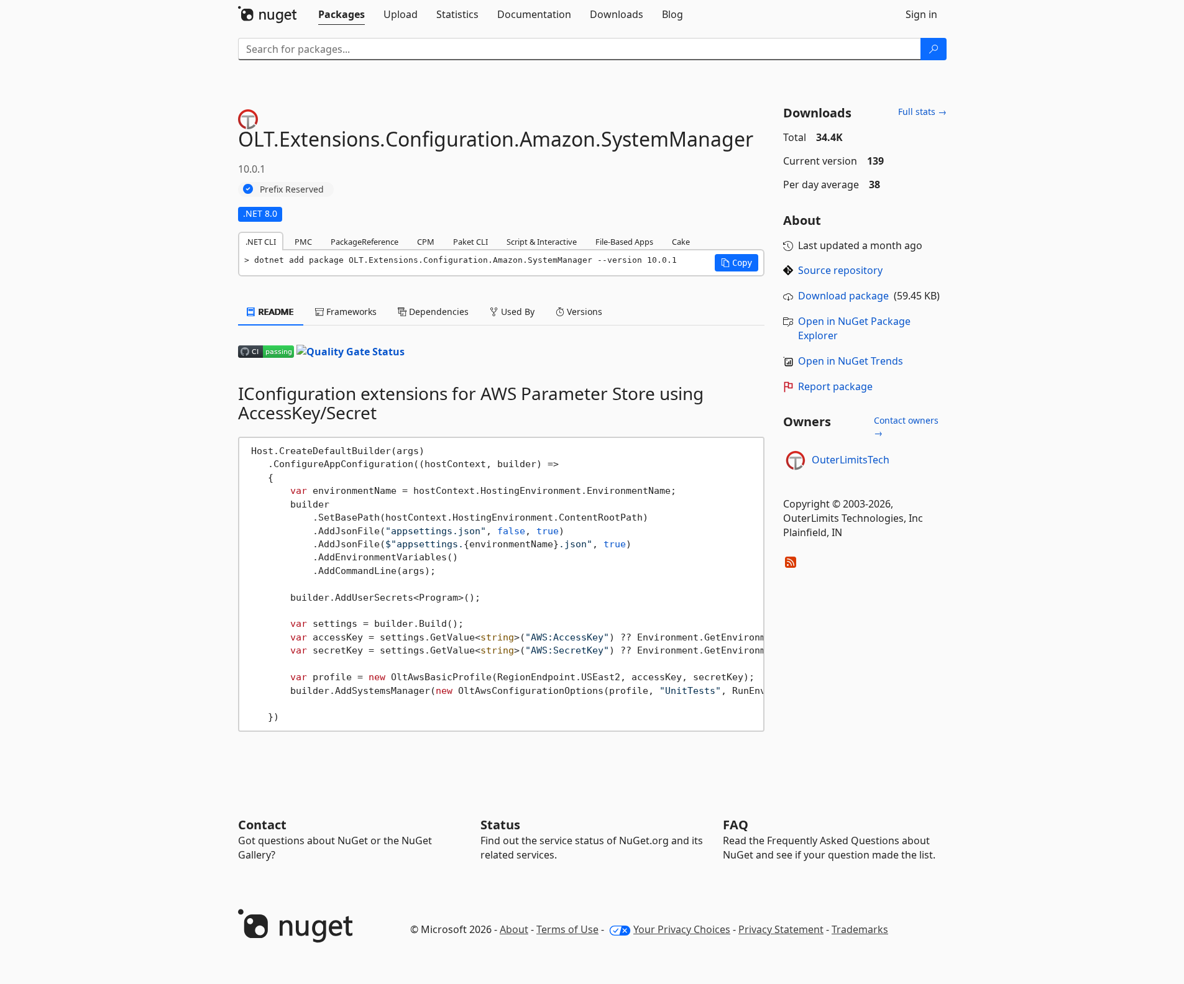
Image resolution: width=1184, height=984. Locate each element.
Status (500, 824)
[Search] (933, 49)
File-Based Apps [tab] (624, 241)
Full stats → (922, 111)
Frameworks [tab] (350, 311)
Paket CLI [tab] (470, 241)
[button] (736, 262)
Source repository (840, 270)
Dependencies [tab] (437, 311)
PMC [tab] (303, 241)
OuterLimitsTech (850, 460)
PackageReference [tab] (364, 241)
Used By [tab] (516, 311)
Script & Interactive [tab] (542, 241)
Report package (835, 386)
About (514, 929)
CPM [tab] (425, 241)
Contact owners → (906, 426)
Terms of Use (567, 929)
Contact (262, 824)
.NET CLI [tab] (261, 241)
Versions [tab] (583, 311)
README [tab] (275, 311)
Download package (843, 296)
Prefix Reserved (292, 189)
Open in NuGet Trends (850, 361)
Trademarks (860, 929)
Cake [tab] (681, 241)
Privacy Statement (781, 929)
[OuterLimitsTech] (795, 460)
